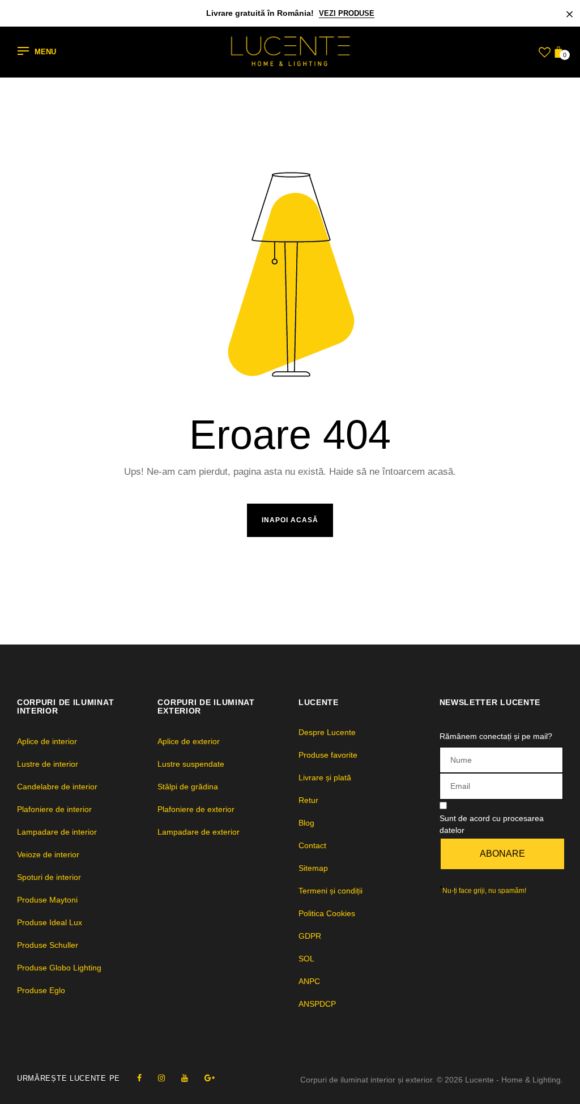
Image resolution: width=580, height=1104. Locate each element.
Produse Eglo (41, 990)
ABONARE (502, 853)
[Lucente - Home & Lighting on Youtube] (184, 1077)
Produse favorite (327, 754)
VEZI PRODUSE (346, 13)
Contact (312, 845)
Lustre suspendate (190, 763)
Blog (306, 822)
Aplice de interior (47, 741)
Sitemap (313, 868)
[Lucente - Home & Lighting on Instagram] (161, 1077)
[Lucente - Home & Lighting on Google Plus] (209, 1077)
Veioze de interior (48, 854)
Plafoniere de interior (54, 809)
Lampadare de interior (57, 831)
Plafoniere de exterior (195, 809)
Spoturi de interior (49, 877)
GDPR (309, 935)
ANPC (309, 981)
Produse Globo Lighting (59, 967)
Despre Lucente (327, 732)
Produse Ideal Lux (49, 922)
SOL (306, 958)
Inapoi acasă (290, 520)
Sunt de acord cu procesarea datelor (492, 824)
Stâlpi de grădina (187, 786)
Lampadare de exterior (198, 831)
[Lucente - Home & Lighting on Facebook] (139, 1077)
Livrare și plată (324, 777)
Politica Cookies (326, 913)
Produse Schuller (47, 945)
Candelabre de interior (57, 786)
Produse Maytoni (47, 899)
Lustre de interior (47, 763)
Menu (45, 52)
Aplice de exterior (188, 741)
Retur (308, 800)
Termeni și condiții (330, 890)
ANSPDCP (317, 1003)
